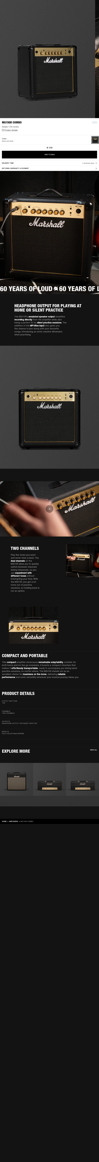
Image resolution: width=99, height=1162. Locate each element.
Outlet (87, 5)
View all (93, 750)
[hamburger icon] (93, 11)
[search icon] (81, 11)
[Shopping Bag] (89, 11)
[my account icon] (85, 11)
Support (74, 11)
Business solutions (51, 5)
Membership (65, 5)
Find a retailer (77, 5)
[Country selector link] (93, 5)
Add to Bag (50, 154)
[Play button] (49, 509)
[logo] (9, 9)
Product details (11, 130)
